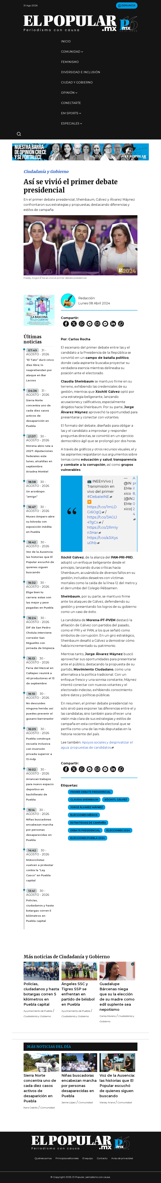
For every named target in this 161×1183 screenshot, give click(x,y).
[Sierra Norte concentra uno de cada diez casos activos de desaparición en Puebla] (41, 1062)
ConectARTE (71, 103)
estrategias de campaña (88, 822)
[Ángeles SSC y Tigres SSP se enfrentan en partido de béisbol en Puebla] (79, 971)
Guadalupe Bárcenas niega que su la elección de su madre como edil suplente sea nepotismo (117, 997)
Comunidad (70, 51)
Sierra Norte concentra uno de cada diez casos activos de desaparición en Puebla (38, 413)
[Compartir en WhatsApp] (82, 324)
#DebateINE (98, 497)
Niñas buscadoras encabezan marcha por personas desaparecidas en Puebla (39, 830)
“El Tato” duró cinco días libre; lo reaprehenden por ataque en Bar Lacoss (40, 370)
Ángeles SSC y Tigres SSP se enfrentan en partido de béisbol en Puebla (78, 994)
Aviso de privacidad (122, 1158)
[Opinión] (80, 151)
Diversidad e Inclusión (80, 72)
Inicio (66, 41)
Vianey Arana (107, 1102)
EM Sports (69, 113)
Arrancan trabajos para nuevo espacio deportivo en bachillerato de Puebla (40, 789)
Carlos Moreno (108, 1016)
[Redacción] (68, 300)
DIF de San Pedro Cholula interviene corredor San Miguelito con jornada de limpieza (40, 638)
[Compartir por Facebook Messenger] (105, 324)
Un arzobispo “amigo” (35, 494)
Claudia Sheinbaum (84, 799)
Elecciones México (84, 815)
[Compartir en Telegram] (89, 324)
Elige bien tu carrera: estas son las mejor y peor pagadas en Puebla (39, 600)
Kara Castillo (31, 1107)
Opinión (68, 92)
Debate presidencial (85, 830)
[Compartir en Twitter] (74, 324)
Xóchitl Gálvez (115, 799)
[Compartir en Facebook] (66, 324)
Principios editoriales (67, 1158)
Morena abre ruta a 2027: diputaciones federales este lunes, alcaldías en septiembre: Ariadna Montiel (39, 458)
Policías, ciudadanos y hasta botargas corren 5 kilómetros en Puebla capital (40, 910)
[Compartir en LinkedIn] (113, 324)
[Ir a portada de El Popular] (80, 23)
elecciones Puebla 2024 (87, 838)
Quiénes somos (43, 1158)
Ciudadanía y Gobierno (46, 171)
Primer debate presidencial (90, 791)
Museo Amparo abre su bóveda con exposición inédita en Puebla (40, 524)
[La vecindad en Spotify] (39, 310)
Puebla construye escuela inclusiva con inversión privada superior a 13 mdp (39, 749)
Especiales (70, 123)
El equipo (87, 1158)
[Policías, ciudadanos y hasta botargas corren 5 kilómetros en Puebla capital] (41, 971)
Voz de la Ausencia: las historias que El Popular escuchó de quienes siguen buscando (40, 562)
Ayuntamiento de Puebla (38, 1010)
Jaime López (68, 1102)
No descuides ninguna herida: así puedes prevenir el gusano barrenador (40, 711)
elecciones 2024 (118, 830)
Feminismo (70, 62)
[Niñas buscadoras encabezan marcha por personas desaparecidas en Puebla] (79, 1062)
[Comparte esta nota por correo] (97, 324)
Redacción (86, 298)
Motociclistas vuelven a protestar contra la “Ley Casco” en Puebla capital (39, 870)
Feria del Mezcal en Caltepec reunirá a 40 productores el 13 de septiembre (40, 675)
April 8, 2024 (134, 496)
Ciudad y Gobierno (77, 82)
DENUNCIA (128, 5)
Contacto (102, 1158)
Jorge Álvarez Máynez (86, 807)
